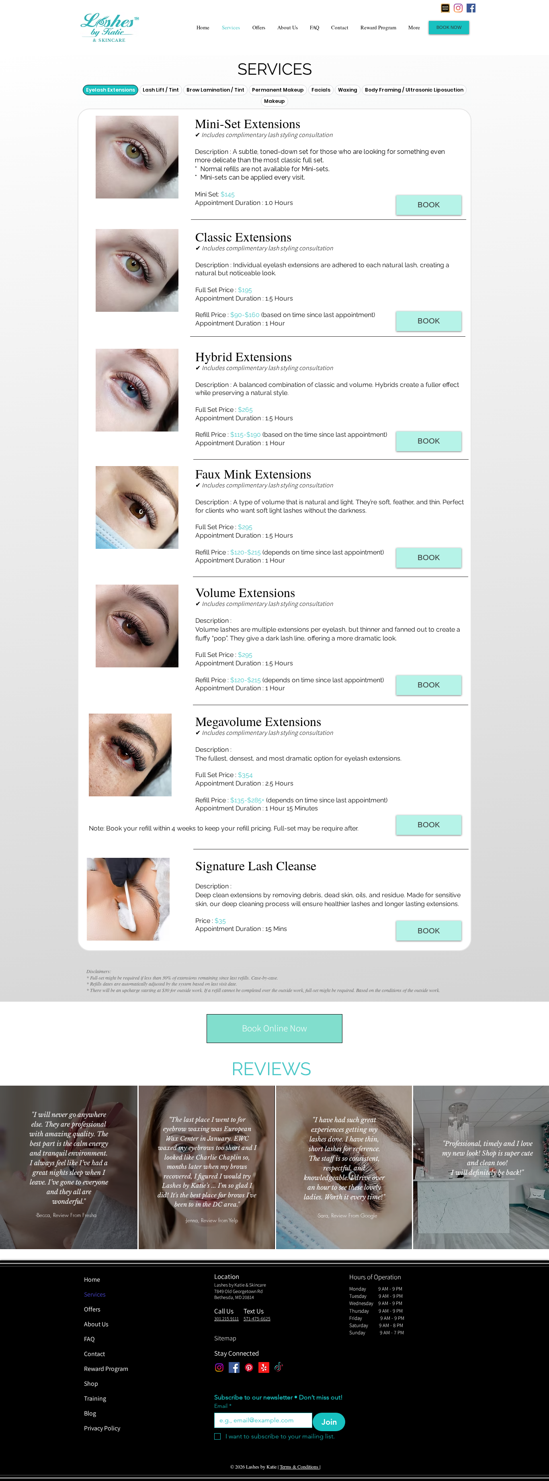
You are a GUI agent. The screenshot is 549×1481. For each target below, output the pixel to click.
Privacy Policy (102, 1428)
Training (95, 1398)
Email (222, 1406)
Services (95, 1294)
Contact (94, 1354)
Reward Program (106, 1368)
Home (92, 1279)
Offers (92, 1309)
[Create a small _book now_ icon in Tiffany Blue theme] (445, 8)
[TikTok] (278, 1367)
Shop (91, 1383)
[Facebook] (471, 8)
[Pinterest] (249, 1367)
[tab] (110, 90)
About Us (96, 1324)
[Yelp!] (263, 1367)
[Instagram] (458, 8)
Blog (90, 1413)
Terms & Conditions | (300, 1466)
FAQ (89, 1339)
